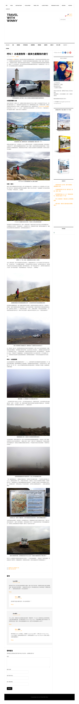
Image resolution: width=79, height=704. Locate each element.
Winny (16, 597)
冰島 (14, 59)
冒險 (9, 569)
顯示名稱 (9, 669)
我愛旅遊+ (15, 567)
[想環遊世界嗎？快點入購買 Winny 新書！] (63, 122)
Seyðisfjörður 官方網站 (44, 106)
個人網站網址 (10, 681)
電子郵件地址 (10, 675)
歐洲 (18, 567)
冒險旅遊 (10, 567)
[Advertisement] (39, 33)
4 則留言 (17, 56)
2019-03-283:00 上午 (18, 630)
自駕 (15, 569)
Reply (10, 591)
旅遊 (13, 569)
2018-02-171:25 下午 (18, 598)
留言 (8, 656)
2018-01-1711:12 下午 (16, 582)
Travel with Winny (12, 17)
